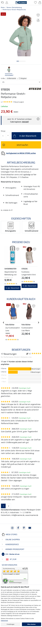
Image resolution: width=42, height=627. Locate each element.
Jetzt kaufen (22, 145)
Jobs (11, 554)
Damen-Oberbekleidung (14, 7)
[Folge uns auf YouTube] (30, 528)
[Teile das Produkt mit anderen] (38, 20)
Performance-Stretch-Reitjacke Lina (14, 9)
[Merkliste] (35, 2)
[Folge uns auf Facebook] (18, 528)
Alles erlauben (31, 624)
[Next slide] (39, 71)
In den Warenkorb (12, 288)
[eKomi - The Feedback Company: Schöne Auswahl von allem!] (15, 575)
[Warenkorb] (40, 2)
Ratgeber (24, 78)
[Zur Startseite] (21, 2)
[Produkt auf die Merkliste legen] (38, 15)
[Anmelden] (6, 2)
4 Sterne (3, 372)
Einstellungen (10, 624)
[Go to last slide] (3, 322)
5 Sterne (3, 368)
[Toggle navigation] (2, 2)
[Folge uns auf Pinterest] (24, 528)
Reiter (3, 7)
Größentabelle (11, 78)
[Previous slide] (2, 71)
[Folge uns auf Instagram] (12, 528)
